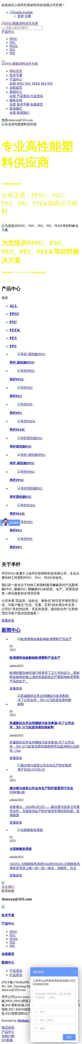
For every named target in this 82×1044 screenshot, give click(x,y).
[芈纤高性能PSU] (30, 438)
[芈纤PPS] (25, 404)
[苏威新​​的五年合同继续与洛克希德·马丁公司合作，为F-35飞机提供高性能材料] (45, 704)
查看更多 (8, 620)
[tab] (45, 306)
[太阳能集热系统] (30, 830)
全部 (13, 83)
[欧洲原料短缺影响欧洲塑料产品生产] (45, 639)
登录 (21, 16)
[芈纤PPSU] (26, 371)
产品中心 (8, 31)
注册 (28, 16)
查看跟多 (16, 688)
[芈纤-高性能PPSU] (31, 354)
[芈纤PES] (25, 387)
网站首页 (16, 71)
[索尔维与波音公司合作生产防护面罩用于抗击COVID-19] (45, 769)
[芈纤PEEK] (26, 421)
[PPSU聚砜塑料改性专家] (20, 23)
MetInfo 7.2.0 (27, 1020)
